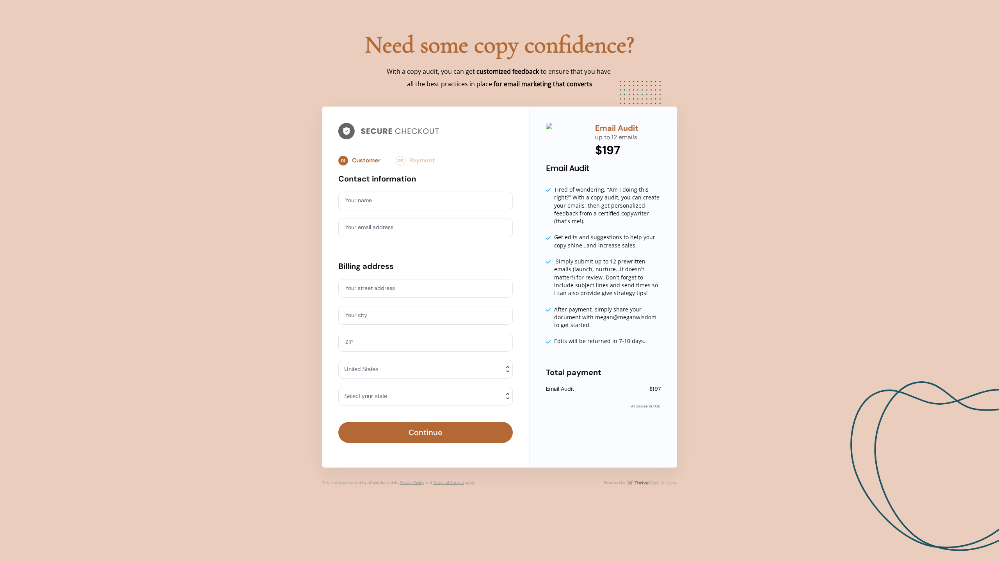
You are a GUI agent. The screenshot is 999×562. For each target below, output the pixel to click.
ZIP (349, 341)
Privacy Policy (412, 482)
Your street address (370, 288)
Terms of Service (448, 482)
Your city (356, 314)
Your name (358, 200)
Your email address (369, 227)
